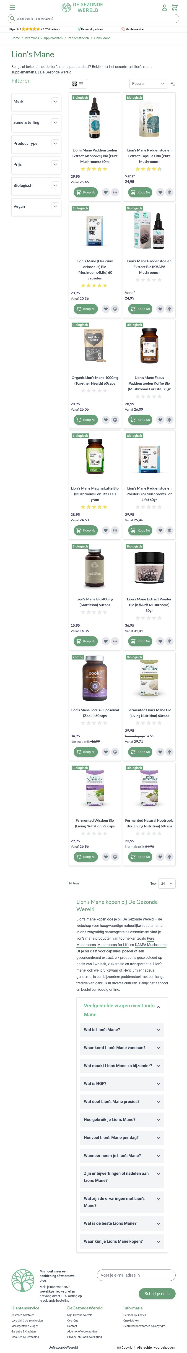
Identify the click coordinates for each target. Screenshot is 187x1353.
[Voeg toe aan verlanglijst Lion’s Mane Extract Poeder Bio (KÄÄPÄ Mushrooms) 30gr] (160, 641)
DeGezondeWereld (63, 1347)
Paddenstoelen (78, 38)
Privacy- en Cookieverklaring (84, 1337)
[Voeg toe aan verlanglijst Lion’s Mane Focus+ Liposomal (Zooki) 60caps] (106, 752)
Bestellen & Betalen (22, 1315)
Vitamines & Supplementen (44, 38)
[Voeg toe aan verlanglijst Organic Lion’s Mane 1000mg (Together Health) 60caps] (106, 420)
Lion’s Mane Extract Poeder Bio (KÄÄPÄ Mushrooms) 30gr (149, 605)
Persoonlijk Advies (134, 1315)
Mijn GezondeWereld (79, 1315)
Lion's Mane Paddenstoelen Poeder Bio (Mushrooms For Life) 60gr (149, 494)
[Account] (164, 7)
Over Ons (72, 1320)
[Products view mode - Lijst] (81, 83)
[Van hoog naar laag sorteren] (173, 83)
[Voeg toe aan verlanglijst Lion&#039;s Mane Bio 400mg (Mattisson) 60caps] (106, 641)
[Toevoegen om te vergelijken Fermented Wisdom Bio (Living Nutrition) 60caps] (115, 857)
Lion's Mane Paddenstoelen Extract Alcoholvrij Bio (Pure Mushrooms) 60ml (95, 156)
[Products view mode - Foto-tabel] (74, 83)
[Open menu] (12, 7)
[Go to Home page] (82, 7)
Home (15, 38)
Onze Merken (131, 1320)
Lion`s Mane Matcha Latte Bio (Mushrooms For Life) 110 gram (95, 494)
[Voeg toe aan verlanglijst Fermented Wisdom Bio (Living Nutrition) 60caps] (106, 857)
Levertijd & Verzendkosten (27, 1320)
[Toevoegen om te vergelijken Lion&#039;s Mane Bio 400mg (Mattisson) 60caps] (115, 641)
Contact (72, 1326)
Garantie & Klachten (23, 1331)
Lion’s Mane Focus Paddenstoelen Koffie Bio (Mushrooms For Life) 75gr (149, 383)
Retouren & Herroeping (25, 1337)
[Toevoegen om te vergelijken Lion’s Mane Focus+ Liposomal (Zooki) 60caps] (115, 752)
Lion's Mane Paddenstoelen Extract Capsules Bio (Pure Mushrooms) (149, 156)
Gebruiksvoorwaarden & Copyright (144, 1326)
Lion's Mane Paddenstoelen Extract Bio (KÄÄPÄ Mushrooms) (149, 266)
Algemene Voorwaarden (82, 1331)
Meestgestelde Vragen (25, 1326)
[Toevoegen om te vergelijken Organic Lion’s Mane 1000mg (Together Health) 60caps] (115, 420)
